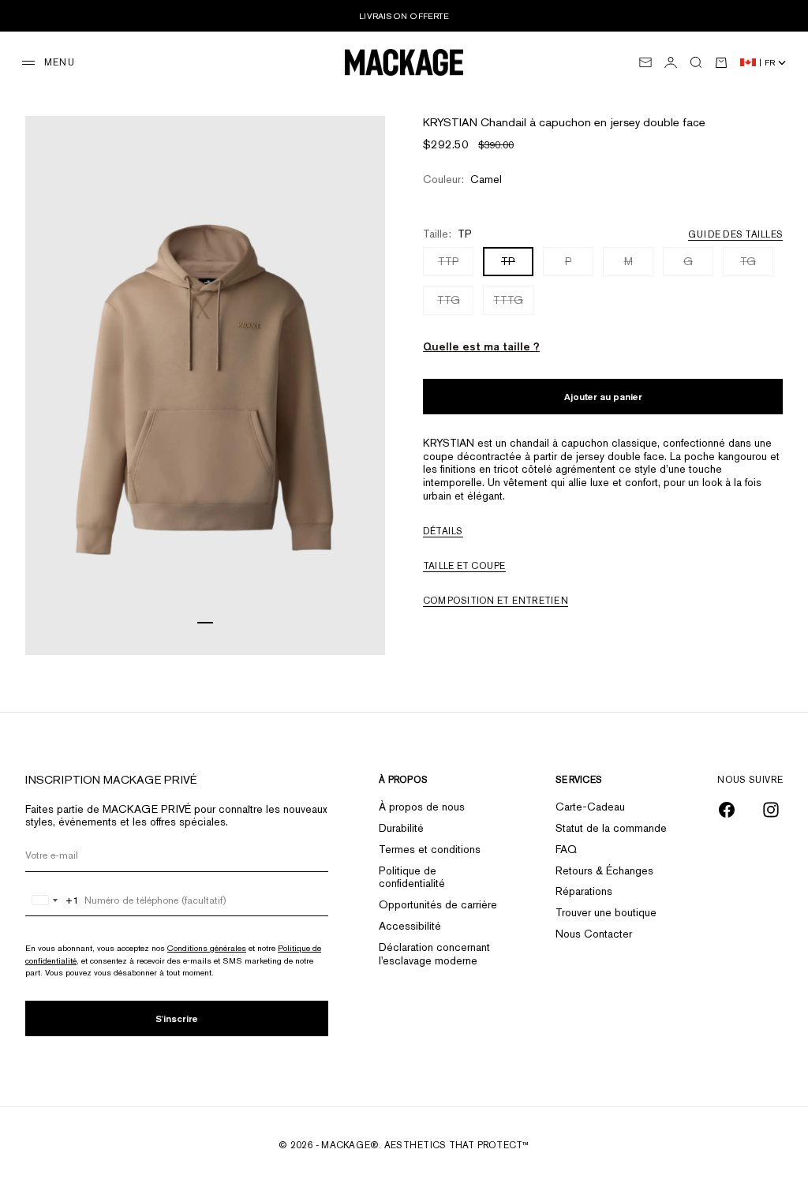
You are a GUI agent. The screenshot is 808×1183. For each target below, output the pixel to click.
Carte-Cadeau (590, 806)
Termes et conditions (430, 849)
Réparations (584, 891)
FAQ (566, 849)
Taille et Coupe (464, 566)
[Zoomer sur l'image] (357, 615)
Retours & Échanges (604, 870)
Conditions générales (206, 947)
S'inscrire (176, 1018)
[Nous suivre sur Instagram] (770, 809)
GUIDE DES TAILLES (735, 234)
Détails (443, 531)
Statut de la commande (611, 828)
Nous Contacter (594, 934)
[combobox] (52, 900)
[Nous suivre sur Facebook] (726, 809)
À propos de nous (422, 806)
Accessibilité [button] (410, 926)
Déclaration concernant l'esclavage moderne (434, 954)
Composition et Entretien (495, 600)
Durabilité (401, 828)
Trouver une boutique (606, 912)
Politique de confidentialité (412, 877)
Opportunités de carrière (438, 904)
